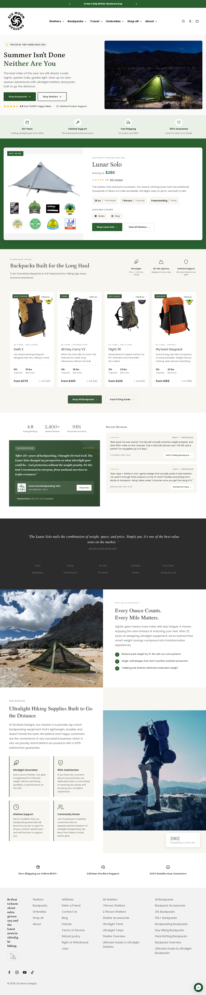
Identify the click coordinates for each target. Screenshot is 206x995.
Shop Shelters (50, 96)
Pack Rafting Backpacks (171, 936)
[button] (198, 987)
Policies (67, 924)
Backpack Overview (168, 942)
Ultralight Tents (113, 924)
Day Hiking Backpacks (169, 930)
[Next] (136, 4)
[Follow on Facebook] (9, 972)
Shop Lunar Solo (107, 227)
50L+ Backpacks (166, 918)
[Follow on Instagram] (17, 972)
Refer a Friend (71, 905)
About (149, 21)
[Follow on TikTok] (32, 972)
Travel (94, 21)
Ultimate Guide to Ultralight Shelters (121, 945)
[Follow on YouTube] (25, 972)
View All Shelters (139, 227)
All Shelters (110, 899)
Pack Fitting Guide (122, 399)
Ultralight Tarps (113, 930)
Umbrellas (113, 21)
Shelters (55, 21)
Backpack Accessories (170, 905)
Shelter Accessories (116, 918)
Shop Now (84, 487)
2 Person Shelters (114, 912)
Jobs (65, 948)
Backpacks (75, 21)
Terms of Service (73, 930)
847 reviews (116, 179)
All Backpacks (164, 899)
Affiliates (68, 899)
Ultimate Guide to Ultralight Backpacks (173, 951)
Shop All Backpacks (84, 399)
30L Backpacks (165, 912)
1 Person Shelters (114, 905)
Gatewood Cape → (182, 487)
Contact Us (69, 912)
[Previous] (69, 4)
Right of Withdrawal (75, 942)
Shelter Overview (114, 936)
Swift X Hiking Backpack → (178, 455)
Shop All (133, 21)
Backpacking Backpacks (171, 924)
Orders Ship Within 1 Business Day (103, 3)
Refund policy (71, 936)
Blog (65, 918)
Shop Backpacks (18, 96)
